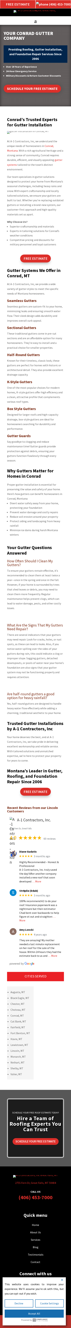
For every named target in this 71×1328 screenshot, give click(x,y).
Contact (35, 1262)
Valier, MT (16, 1074)
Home (35, 1225)
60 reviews (50, 838)
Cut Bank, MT (18, 1021)
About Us (35, 1232)
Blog (35, 1247)
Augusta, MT (18, 992)
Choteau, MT (18, 1009)
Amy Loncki (26, 929)
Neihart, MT (18, 1062)
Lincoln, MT (17, 1050)
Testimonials (35, 1254)
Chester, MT (18, 1004)
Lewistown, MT (19, 1045)
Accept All (34, 1313)
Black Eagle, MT (20, 998)
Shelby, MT (17, 1068)
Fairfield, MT (18, 1027)
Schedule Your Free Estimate (32, 88)
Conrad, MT (17, 1015)
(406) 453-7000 (36, 1197)
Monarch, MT (18, 1056)
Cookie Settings (49, 1303)
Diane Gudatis (28, 851)
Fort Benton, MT (20, 1033)
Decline (18, 1303)
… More (36, 881)
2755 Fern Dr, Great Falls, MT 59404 (35, 1183)
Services (35, 1239)
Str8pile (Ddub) (28, 890)
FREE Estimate (35, 258)
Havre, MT (16, 1039)
